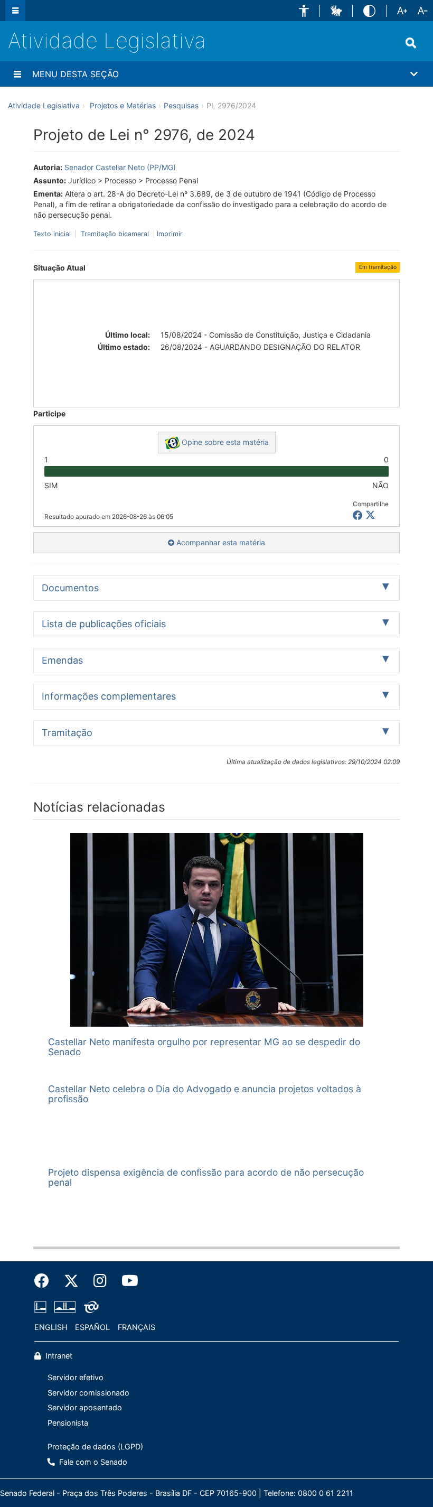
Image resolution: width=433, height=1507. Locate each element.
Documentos (70, 587)
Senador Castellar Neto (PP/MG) (120, 167)
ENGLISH (51, 1327)
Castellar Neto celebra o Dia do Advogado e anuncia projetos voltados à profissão (204, 1093)
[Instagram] (100, 1281)
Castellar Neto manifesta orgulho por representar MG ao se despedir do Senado (204, 1046)
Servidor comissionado (88, 1392)
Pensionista (68, 1422)
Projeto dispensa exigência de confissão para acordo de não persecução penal (206, 1177)
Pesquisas (181, 105)
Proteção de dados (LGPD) (95, 1446)
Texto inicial (53, 234)
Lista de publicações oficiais (104, 623)
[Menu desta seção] (17, 74)
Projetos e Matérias (123, 105)
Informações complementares (109, 696)
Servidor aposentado (85, 1407)
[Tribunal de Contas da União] (89, 1306)
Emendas (62, 660)
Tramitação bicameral (115, 234)
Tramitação (67, 732)
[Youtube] (126, 1281)
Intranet (57, 1355)
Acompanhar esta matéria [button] (219, 542)
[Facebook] (45, 1281)
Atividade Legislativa (107, 40)
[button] (304, 11)
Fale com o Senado (92, 1461)
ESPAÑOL (92, 1327)
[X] (370, 515)
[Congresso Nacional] (65, 1306)
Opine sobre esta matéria (224, 442)
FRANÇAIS (136, 1327)
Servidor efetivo (75, 1377)
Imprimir (170, 234)
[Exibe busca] (411, 42)
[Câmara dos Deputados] (42, 1306)
